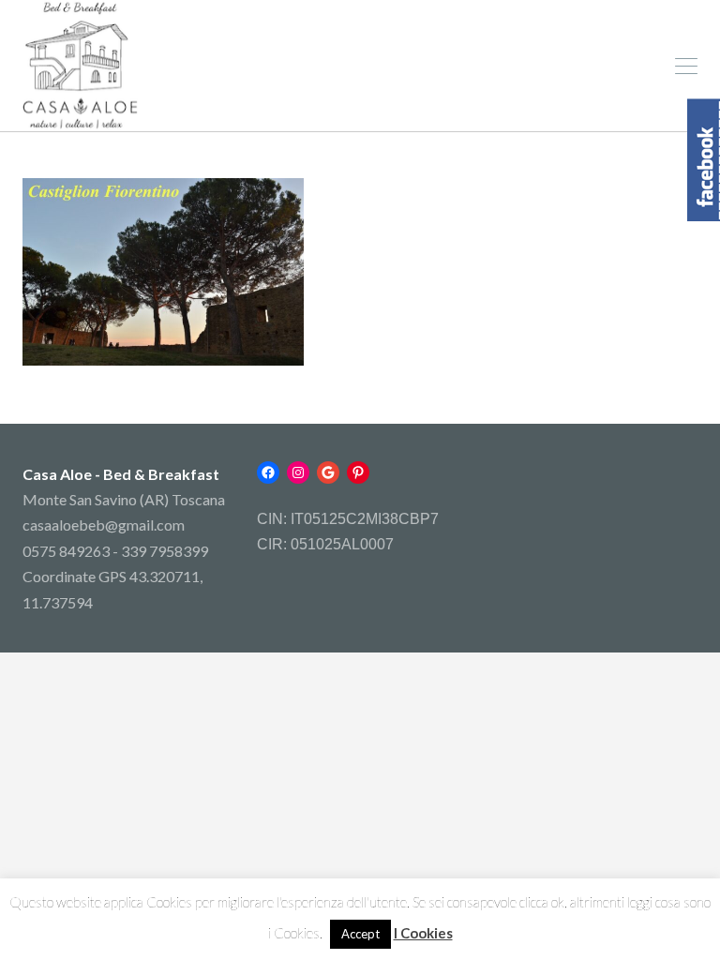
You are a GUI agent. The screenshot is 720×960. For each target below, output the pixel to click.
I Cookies (423, 932)
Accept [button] (360, 933)
